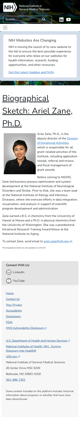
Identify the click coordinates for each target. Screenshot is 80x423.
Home (10, 293)
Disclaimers (13, 316)
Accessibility (14, 310)
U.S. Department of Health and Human (36, 340)
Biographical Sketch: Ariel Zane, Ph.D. (37, 111)
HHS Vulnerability (25, 328)
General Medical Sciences (34, 9)
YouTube (19, 281)
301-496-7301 (15, 380)
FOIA (9, 322)
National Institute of (30, 6)
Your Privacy (14, 305)
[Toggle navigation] (5, 27)
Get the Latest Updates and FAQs (31, 72)
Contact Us (13, 299)
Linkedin (18, 272)
